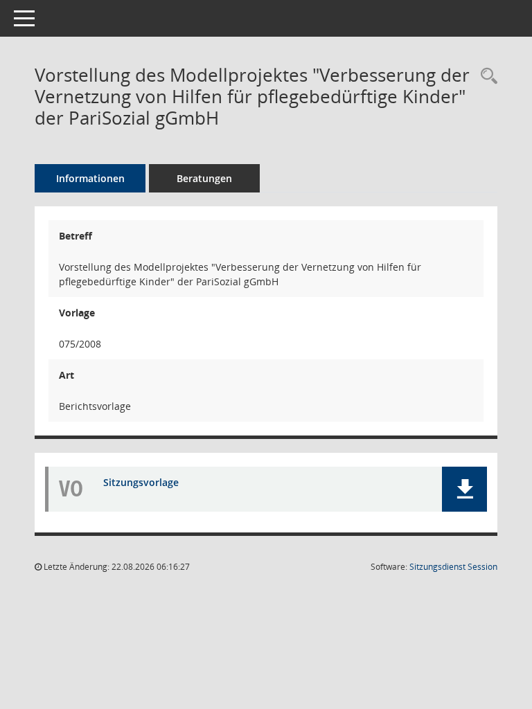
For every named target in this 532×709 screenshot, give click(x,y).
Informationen (90, 178)
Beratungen (204, 178)
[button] (464, 489)
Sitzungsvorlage (141, 482)
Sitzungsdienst (453, 567)
